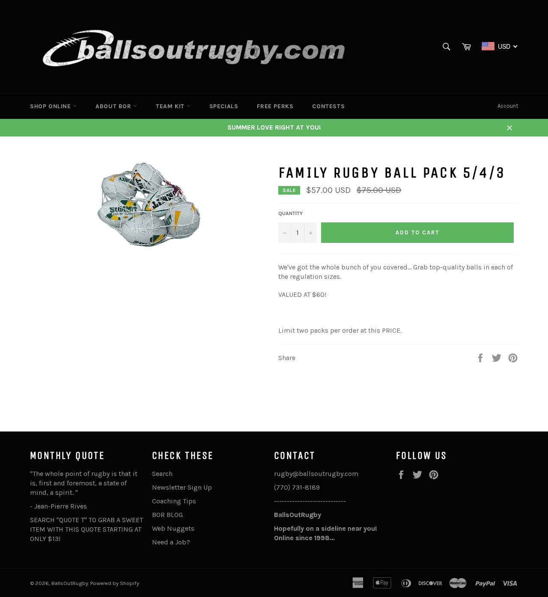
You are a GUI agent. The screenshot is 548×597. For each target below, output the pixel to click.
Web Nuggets (173, 528)
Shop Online (51, 106)
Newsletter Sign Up (182, 487)
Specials (223, 106)
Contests (328, 106)
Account (507, 106)
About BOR (114, 106)
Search (162, 474)
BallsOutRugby (69, 583)
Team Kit (171, 106)
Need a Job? (171, 542)
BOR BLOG (167, 515)
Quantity (290, 213)
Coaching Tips (174, 501)
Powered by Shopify (114, 583)
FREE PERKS (275, 106)
